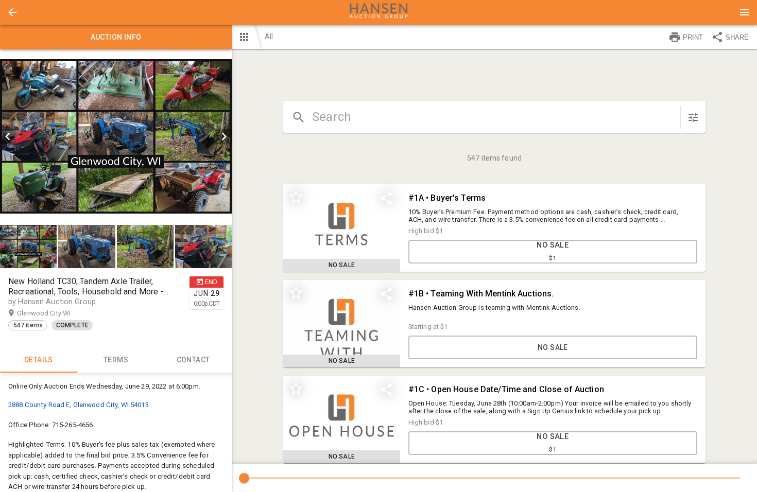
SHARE (737, 37)
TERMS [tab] (116, 360)
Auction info (116, 37)
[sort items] (693, 117)
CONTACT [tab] (193, 360)
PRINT (693, 37)
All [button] (269, 36)
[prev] (7, 136)
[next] (224, 136)
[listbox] (116, 136)
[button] (12, 12)
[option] (116, 136)
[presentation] (378, 12)
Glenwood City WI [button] (53, 313)
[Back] (12, 12)
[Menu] (744, 12)
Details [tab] (38, 360)
